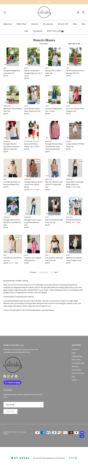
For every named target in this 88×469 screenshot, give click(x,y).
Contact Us (76, 350)
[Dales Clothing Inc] (44, 12)
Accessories (48, 24)
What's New (21, 24)
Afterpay (75, 366)
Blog (73, 376)
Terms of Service (78, 373)
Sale (26, 31)
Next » (56, 272)
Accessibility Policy (78, 363)
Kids (83, 24)
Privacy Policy (76, 370)
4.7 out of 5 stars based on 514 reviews (49, 458)
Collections (7, 24)
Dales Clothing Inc (13, 432)
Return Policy (76, 360)
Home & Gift (63, 24)
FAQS (74, 353)
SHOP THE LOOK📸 (55, 31)
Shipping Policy (77, 356)
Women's (34, 24)
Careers (74, 380)
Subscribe (10, 411)
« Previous (32, 272)
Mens (75, 24)
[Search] (4, 12)
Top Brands (37, 31)
